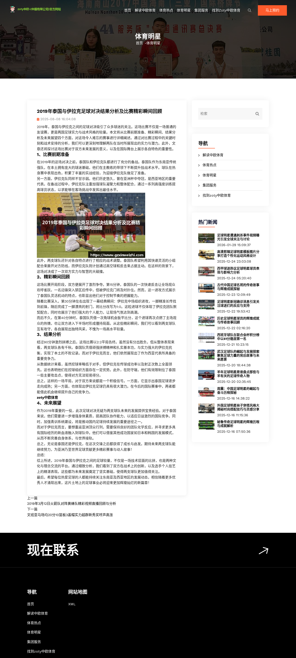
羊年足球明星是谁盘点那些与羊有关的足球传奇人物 (238, 374)
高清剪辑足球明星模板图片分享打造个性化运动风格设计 (238, 254)
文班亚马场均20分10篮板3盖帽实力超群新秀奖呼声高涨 (70, 515)
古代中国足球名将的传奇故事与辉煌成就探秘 (238, 287)
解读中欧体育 (145, 10)
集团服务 (201, 10)
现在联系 (53, 550)
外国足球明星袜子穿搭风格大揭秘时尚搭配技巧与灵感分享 (238, 407)
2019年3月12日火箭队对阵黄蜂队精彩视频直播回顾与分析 (71, 504)
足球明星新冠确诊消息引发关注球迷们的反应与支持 (238, 304)
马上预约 (272, 10)
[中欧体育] (42, 9)
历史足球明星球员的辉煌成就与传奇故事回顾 (238, 320)
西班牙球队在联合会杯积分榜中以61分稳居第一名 (238, 337)
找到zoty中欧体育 (226, 10)
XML (72, 604)
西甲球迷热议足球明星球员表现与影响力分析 (238, 270)
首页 (127, 10)
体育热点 (166, 10)
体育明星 (184, 10)
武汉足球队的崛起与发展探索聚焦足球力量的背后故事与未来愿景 (238, 355)
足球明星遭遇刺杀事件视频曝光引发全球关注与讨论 (238, 237)
